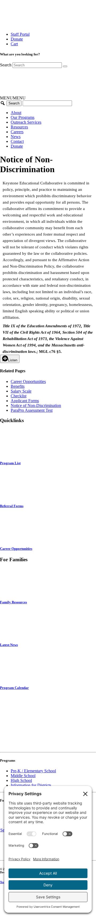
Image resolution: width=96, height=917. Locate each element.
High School (21, 780)
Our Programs (22, 117)
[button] (13, 98)
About (16, 112)
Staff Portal (20, 34)
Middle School (23, 775)
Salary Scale (21, 391)
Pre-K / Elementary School (33, 771)
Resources (19, 127)
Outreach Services (26, 122)
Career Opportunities (28, 381)
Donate (17, 39)
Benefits (18, 386)
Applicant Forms (25, 400)
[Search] (65, 66)
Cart (14, 44)
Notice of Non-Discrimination (36, 405)
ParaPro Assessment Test (32, 410)
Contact (17, 141)
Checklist (18, 396)
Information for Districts (31, 785)
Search (5, 65)
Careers (17, 132)
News (16, 136)
